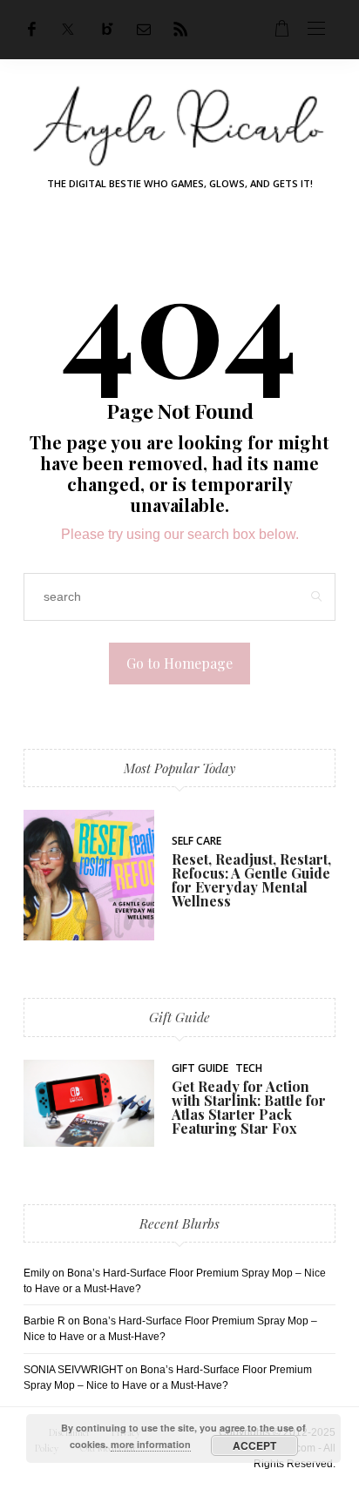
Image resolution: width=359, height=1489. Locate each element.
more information (151, 1444)
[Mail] (143, 29)
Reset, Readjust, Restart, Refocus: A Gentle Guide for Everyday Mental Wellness (251, 880)
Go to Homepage (179, 663)
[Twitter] (68, 29)
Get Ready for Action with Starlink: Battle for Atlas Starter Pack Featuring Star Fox (249, 1107)
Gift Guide (179, 1017)
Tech (248, 1068)
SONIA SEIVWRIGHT (73, 1370)
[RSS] (180, 29)
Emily (37, 1273)
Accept (254, 1445)
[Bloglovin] (107, 29)
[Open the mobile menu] (316, 29)
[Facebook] (31, 29)
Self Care (196, 840)
